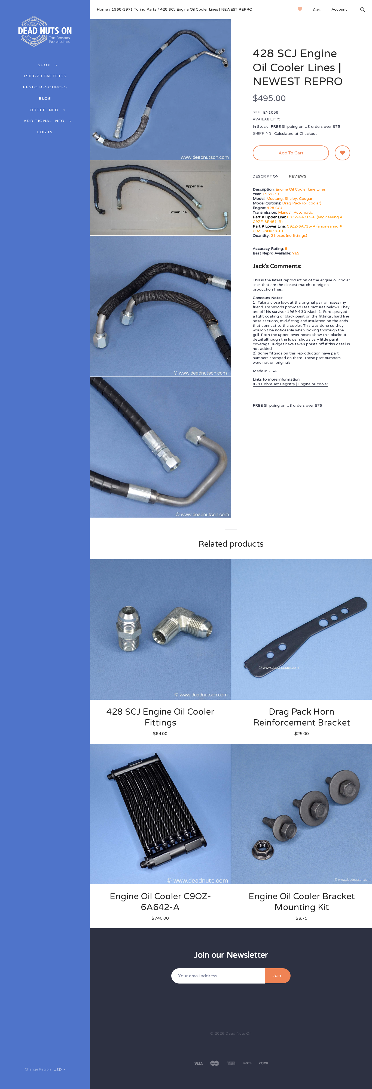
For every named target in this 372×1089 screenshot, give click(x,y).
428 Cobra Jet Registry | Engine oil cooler (290, 384)
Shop (45, 65)
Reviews (298, 177)
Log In (45, 132)
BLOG (45, 99)
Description (266, 177)
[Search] (362, 10)
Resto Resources (45, 87)
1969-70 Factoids (44, 76)
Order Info (45, 110)
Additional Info (45, 121)
